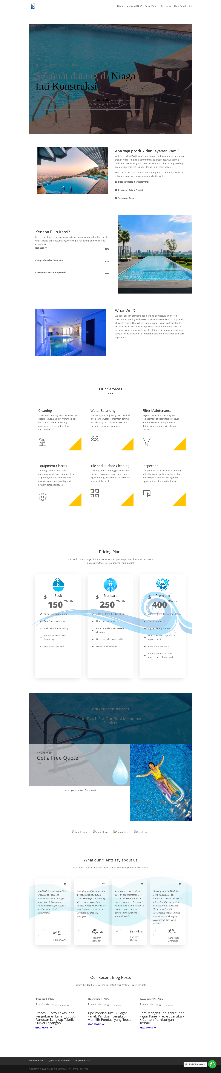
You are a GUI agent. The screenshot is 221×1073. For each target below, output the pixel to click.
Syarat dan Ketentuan (59, 1060)
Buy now (58, 669)
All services (110, 515)
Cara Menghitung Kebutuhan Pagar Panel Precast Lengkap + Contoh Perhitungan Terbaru (162, 1018)
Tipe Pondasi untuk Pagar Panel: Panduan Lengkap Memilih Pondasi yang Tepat (109, 1016)
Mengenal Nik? (134, 6)
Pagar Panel (151, 6)
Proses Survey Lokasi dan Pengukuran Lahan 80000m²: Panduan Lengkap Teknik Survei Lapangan (57, 1018)
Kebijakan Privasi (82, 1060)
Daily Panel (180, 6)
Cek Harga (165, 6)
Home (120, 6)
